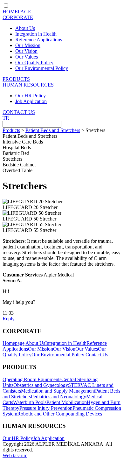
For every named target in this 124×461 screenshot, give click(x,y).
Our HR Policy (30, 95)
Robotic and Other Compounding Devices (59, 413)
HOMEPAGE (17, 11)
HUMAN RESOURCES (28, 84)
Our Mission (27, 45)
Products (11, 130)
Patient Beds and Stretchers (52, 130)
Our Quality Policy (34, 62)
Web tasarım (15, 455)
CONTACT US (19, 112)
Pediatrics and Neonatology (58, 396)
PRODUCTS (16, 79)
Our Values (26, 56)
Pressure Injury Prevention (45, 408)
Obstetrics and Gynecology (40, 385)
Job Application (31, 101)
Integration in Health (36, 34)
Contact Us (97, 354)
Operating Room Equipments (32, 379)
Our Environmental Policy (41, 68)
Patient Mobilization (66, 402)
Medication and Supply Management (58, 391)
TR (6, 118)
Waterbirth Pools (29, 402)
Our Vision (26, 51)
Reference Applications (38, 39)
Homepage (13, 343)
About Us (25, 28)
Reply (9, 318)
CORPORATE (18, 17)
